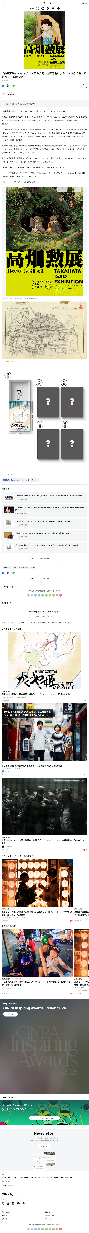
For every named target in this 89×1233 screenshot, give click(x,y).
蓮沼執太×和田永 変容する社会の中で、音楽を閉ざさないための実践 (32, 766)
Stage (32, 1177)
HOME (4, 623)
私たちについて (6, 1212)
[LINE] (58, 8)
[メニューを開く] (86, 3)
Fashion (69, 1177)
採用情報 (4, 1215)
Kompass (10, 1185)
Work (56, 1177)
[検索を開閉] (83, 3)
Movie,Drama (12, 623)
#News (33, 567)
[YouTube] (53, 8)
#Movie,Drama (23, 567)
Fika (3, 1185)
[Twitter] (37, 8)
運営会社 (47, 1212)
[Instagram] (42, 8)
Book (38, 1177)
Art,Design (12, 1177)
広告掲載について (49, 1215)
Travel (62, 1177)
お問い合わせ (48, 1219)
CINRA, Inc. (10, 1194)
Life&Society (47, 1177)
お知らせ (4, 1219)
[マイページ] (2, 3)
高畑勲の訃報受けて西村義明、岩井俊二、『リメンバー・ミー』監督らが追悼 (36, 694)
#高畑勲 (14, 567)
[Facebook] (48, 8)
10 (60, 595)
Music (4, 1177)
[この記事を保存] (85, 86)
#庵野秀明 (6, 567)
